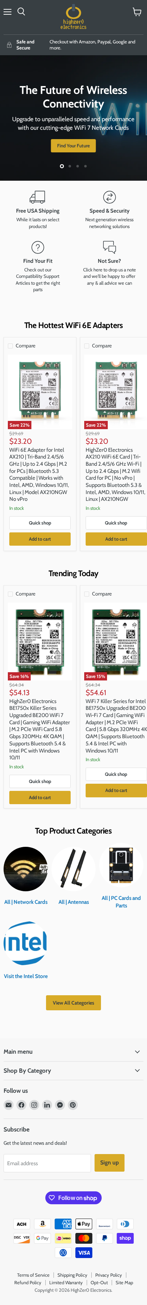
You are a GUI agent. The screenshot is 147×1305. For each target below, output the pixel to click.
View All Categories (73, 1003)
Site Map (124, 1282)
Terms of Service (33, 1275)
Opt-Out (99, 1282)
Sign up (109, 1162)
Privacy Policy (108, 1275)
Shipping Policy (72, 1275)
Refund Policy (27, 1282)
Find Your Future (73, 145)
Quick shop (40, 523)
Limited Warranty (66, 1282)
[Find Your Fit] (37, 267)
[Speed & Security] (109, 210)
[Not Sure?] (109, 267)
